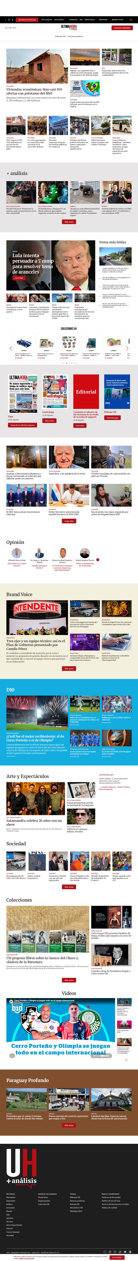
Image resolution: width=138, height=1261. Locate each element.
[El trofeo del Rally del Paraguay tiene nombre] (117, 738)
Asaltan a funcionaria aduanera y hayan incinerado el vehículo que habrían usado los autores (23, 476)
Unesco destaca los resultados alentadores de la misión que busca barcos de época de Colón (61, 312)
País (103, 68)
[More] (65, 20)
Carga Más (69, 521)
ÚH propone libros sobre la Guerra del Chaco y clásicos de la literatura (42, 960)
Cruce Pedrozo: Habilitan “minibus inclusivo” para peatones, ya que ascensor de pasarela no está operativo (121, 146)
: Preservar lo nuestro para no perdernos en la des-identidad (21, 211)
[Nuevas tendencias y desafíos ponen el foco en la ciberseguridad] (117, 642)
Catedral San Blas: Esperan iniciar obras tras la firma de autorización (109, 1117)
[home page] (69, 1169)
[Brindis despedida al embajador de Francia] (100, 861)
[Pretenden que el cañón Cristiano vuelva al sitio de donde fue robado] (26, 1099)
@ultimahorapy (106, 774)
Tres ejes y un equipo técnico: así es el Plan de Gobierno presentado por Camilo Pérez (35, 645)
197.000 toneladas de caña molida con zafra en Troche (110, 474)
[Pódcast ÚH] (117, 397)
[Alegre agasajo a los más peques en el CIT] (122, 861)
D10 (81, 20)
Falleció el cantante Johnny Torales (77, 830)
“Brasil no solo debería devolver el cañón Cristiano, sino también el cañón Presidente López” (85, 212)
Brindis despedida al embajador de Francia (99, 878)
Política (72, 206)
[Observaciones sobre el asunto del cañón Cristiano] (100, 125)
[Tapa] (22, 401)
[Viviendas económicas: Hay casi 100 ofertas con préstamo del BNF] (37, 66)
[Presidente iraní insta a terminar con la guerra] (16, 297)
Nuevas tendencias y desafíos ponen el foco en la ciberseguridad (115, 658)
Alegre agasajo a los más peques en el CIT (121, 878)
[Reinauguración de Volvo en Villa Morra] (16, 861)
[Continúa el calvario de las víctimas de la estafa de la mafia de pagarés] (86, 401)
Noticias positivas (75, 36)
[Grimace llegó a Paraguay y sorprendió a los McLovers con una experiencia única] (85, 642)
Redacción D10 (10, 756)
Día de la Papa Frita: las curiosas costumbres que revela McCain (116, 623)
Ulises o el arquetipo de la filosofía (85, 564)
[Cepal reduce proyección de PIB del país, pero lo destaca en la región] (85, 88)
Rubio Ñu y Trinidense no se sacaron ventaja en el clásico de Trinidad (84, 719)
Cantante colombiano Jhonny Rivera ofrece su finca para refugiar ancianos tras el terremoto (39, 311)
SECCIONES (59, 20)
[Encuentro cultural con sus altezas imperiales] (58, 861)
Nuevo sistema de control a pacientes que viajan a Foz (68, 1117)
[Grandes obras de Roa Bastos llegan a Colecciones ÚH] (111, 954)
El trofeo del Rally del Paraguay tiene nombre (116, 752)
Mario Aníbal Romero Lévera (62, 561)
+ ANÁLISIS (73, 20)
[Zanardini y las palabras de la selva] (69, 457)
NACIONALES (46, 20)
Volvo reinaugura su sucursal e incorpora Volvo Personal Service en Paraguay (84, 624)
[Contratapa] (55, 398)
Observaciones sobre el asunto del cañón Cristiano (100, 142)
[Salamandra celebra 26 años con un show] (35, 798)
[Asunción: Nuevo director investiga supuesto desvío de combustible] (117, 57)
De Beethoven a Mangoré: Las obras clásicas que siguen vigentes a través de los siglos (52, 211)
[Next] (97, 559)
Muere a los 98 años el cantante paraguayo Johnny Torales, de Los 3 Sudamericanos (115, 305)
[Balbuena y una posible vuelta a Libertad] (117, 704)
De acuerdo (117, 1257)
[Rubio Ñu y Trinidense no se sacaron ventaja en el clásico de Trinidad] (85, 704)
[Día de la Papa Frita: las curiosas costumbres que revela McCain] (117, 608)
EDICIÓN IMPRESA (122, 28)
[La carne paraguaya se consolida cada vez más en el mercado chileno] (37, 125)
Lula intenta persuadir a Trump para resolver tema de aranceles (33, 264)
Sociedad (9, 873)
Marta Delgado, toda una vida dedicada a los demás (79, 878)
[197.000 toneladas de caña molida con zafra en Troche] (111, 457)
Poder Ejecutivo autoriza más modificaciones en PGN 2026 (64, 513)
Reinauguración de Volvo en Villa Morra (16, 877)
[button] (127, 348)
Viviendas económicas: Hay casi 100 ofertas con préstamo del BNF (34, 91)
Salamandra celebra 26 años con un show (34, 823)
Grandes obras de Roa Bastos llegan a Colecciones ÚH (110, 972)
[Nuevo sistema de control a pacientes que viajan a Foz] (69, 1099)
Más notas (49, 421)
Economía (9, 86)
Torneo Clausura (76, 715)
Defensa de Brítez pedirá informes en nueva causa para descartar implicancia (79, 144)
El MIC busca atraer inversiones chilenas (23, 513)
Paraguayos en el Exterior (79, 749)
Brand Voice (10, 638)
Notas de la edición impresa (22, 425)
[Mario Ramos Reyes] (85, 553)
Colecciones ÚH (11, 955)
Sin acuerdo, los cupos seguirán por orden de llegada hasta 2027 (110, 513)
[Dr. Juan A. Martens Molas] (39, 553)
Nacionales (74, 68)
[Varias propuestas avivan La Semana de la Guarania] (81, 790)
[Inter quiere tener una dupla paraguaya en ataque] (85, 738)
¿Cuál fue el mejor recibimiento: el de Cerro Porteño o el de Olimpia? (35, 738)
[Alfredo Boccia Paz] (17, 553)
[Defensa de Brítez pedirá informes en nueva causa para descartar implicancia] (79, 125)
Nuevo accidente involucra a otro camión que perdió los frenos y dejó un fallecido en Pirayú (116, 296)
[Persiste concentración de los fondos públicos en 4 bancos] (58, 125)
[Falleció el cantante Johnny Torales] (81, 816)
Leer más (80, 426)
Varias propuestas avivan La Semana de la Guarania (80, 804)
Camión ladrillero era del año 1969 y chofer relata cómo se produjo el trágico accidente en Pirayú (115, 270)
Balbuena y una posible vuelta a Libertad (116, 718)
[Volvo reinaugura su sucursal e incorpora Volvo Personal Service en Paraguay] (85, 608)
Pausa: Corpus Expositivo (34, 877)
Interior (9, 1114)
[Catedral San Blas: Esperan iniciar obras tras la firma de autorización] (111, 1099)
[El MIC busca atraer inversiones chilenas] (26, 495)
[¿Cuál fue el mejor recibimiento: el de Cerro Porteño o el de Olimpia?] (37, 713)
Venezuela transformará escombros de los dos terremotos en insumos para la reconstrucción (84, 312)
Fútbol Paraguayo (12, 733)
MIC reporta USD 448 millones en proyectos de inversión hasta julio (14, 144)
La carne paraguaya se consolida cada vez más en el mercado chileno (37, 143)
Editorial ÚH (60, 36)
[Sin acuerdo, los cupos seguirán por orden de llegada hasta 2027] (111, 495)
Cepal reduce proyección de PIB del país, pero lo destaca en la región (84, 104)
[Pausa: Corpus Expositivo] (37, 861)
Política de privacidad (26, 1258)
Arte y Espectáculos (13, 206)
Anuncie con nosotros (47, 1194)
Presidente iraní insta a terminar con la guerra (16, 309)
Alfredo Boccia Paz (16, 560)
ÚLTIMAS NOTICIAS (27, 20)
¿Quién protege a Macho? (39, 566)
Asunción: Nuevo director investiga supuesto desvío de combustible (115, 72)
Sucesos (73, 138)
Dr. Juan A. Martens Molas (39, 561)
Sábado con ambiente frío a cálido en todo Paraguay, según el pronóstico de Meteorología (84, 72)
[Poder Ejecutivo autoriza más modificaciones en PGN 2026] (69, 495)
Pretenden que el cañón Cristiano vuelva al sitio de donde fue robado (24, 1117)
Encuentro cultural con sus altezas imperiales (57, 878)
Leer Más (19, 278)
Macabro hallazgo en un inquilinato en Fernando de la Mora (116, 278)
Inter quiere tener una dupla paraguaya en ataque (83, 752)
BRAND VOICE (117, 20)
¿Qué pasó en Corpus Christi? (16, 564)
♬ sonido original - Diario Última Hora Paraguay (114, 788)
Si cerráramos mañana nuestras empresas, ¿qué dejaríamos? (62, 567)
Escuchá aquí (112, 418)
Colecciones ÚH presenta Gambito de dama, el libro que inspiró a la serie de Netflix (111, 935)
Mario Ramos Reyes (85, 560)
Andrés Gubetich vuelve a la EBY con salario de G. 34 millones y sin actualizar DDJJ (116, 211)
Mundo (14, 251)
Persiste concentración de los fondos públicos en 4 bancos (58, 143)
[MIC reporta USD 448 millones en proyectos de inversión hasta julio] (16, 125)
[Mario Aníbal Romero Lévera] (62, 553)
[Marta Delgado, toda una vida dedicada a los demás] (79, 861)
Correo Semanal (97, 138)
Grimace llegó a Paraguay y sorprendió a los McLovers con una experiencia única (84, 658)
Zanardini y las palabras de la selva (67, 473)
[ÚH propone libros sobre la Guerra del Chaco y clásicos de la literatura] (47, 929)
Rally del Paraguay (108, 749)
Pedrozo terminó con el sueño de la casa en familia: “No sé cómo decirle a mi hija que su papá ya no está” (116, 286)
